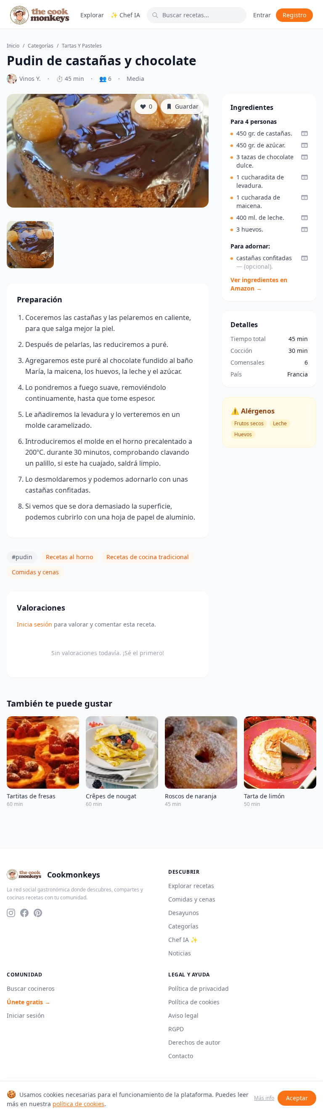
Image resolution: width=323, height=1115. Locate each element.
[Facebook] (24, 913)
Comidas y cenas (35, 572)
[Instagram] (11, 913)
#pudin (22, 557)
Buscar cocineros (31, 988)
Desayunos (183, 913)
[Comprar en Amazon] (304, 133)
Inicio (13, 46)
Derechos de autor (194, 1042)
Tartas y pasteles (82, 46)
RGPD (176, 1029)
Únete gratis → (28, 1002)
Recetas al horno (69, 557)
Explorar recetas (191, 886)
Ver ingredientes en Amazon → (258, 284)
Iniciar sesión (26, 1015)
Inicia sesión (34, 624)
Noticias (179, 953)
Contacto (180, 1056)
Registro (294, 15)
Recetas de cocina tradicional (147, 557)
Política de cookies (194, 1002)
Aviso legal (183, 1015)
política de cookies (78, 1104)
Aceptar (297, 1098)
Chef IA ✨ (183, 940)
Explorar (92, 15)
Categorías (40, 46)
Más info (264, 1098)
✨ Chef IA (125, 15)
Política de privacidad (198, 988)
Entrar (262, 15)
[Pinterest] (38, 913)
